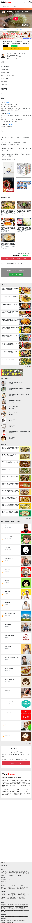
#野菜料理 (5, 29)
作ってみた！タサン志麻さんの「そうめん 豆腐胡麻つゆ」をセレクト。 (10, 469)
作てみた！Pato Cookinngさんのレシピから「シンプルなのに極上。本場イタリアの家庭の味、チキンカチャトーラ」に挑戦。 (10, 462)
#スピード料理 (15, 29)
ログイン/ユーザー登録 (16, 274)
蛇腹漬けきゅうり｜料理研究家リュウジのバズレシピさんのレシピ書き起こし (10, 359)
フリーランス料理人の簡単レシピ (16, 54)
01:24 (8, 113)
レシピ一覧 (28, 366)
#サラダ (9, 29)
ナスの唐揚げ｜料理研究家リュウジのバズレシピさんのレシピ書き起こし (10, 352)
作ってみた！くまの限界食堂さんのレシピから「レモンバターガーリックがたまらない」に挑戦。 (10, 505)
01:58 (11, 125)
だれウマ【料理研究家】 (14, 406)
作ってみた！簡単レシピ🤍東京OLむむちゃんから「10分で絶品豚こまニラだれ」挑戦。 (10, 476)
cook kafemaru (12, 425)
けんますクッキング (13, 412)
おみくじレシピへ (16, 763)
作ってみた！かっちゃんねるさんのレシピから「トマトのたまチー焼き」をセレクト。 (10, 484)
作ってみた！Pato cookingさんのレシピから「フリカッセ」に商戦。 (10, 455)
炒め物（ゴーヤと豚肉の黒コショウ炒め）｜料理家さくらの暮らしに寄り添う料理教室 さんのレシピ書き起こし (8, 211)
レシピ (7, 862)
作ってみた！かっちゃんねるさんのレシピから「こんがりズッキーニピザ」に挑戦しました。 (10, 512)
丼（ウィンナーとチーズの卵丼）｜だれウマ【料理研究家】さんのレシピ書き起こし (10, 304)
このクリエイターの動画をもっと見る (16, 259)
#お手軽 (20, 29)
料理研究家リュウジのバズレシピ (15, 382)
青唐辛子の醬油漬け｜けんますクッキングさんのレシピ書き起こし (10, 336)
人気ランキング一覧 (26, 743)
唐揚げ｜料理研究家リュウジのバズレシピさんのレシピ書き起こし (10, 289)
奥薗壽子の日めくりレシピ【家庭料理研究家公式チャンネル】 (19, 431)
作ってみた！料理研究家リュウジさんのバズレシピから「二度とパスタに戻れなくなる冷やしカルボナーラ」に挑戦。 (10, 491)
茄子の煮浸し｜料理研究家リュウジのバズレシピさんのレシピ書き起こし (10, 344)
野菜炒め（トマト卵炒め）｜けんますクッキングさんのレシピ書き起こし (8, 228)
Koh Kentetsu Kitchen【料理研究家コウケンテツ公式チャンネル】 (20, 388)
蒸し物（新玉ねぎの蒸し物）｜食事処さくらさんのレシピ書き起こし (8, 244)
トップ (2, 862)
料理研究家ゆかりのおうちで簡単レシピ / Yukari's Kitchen (19, 394)
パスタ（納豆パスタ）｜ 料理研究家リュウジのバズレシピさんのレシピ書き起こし (10, 296)
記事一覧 (28, 518)
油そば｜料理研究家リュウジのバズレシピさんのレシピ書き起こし (10, 328)
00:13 (7, 102)
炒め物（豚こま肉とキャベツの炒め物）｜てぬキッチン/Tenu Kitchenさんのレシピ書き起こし (24, 228)
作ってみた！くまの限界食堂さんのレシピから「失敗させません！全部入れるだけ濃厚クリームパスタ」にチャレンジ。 (10, 448)
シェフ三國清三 (12, 437)
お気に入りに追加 (17, 48)
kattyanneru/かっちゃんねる (15, 400)
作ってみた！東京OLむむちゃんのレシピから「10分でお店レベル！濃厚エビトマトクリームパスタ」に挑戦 (10, 498)
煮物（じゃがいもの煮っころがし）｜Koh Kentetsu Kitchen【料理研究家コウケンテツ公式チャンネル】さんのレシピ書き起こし (10, 320)
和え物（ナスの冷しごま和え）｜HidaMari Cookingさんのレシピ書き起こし (24, 211)
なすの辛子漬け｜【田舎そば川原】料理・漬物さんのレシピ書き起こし (10, 312)
